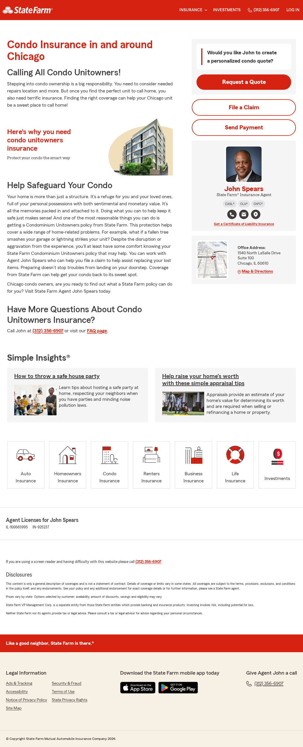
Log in (292, 10)
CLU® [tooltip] (244, 204)
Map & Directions (257, 271)
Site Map (14, 708)
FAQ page (97, 330)
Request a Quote (244, 82)
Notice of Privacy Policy (26, 700)
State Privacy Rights (69, 700)
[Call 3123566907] (232, 214)
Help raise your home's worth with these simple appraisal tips (203, 379)
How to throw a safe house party (57, 376)
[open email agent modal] (244, 215)
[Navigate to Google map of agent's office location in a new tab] (255, 214)
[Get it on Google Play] (178, 688)
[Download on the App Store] (138, 688)
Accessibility (17, 692)
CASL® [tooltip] (229, 204)
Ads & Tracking (19, 683)
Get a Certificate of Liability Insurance (244, 224)
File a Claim (244, 107)
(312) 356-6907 (266, 10)
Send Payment (244, 128)
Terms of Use (63, 692)
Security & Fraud (66, 683)
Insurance (190, 10)
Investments (227, 10)
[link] (27, 10)
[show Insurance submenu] (204, 10)
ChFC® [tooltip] (258, 204)
